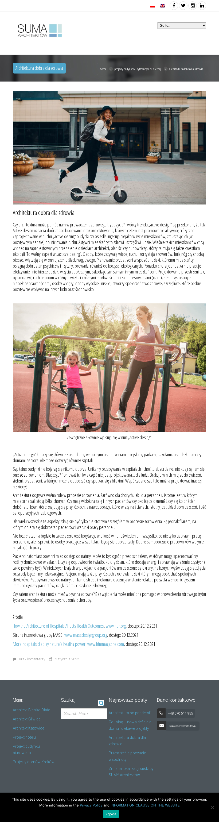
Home (103, 69)
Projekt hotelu (24, 737)
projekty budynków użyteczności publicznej (137, 69)
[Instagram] (192, 5)
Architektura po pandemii (130, 713)
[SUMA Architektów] (39, 29)
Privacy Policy (91, 805)
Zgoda (110, 814)
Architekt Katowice (28, 728)
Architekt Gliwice (26, 719)
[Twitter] (183, 5)
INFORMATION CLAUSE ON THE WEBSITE (145, 805)
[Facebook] (174, 5)
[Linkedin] (202, 5)
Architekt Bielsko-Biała (31, 710)
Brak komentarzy (32, 659)
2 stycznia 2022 (67, 659)
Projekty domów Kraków (33, 762)
